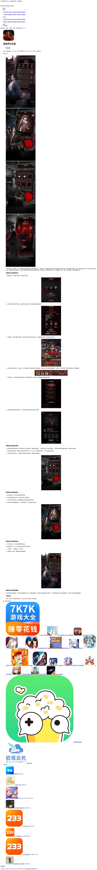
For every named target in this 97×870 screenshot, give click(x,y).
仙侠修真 (23, 19)
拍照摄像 (10, 14)
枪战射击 (5, 21)
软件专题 (5, 25)
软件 (4, 9)
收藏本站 (20, 1)
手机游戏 (7, 5)
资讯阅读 (5, 12)
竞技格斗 (23, 21)
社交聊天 (10, 12)
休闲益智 (5, 19)
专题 (4, 24)
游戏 (4, 17)
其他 (14, 28)
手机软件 (3, 5)
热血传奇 (19, 19)
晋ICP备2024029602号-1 (31, 868)
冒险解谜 (14, 21)
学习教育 (5, 14)
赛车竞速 (19, 21)
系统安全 (19, 14)
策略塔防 (10, 21)
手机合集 (12, 5)
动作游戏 (10, 19)
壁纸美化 (14, 14)
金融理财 (23, 12)
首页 (4, 8)
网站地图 (3, 866)
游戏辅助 (23, 14)
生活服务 (14, 12)
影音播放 (19, 12)
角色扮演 (14, 19)
